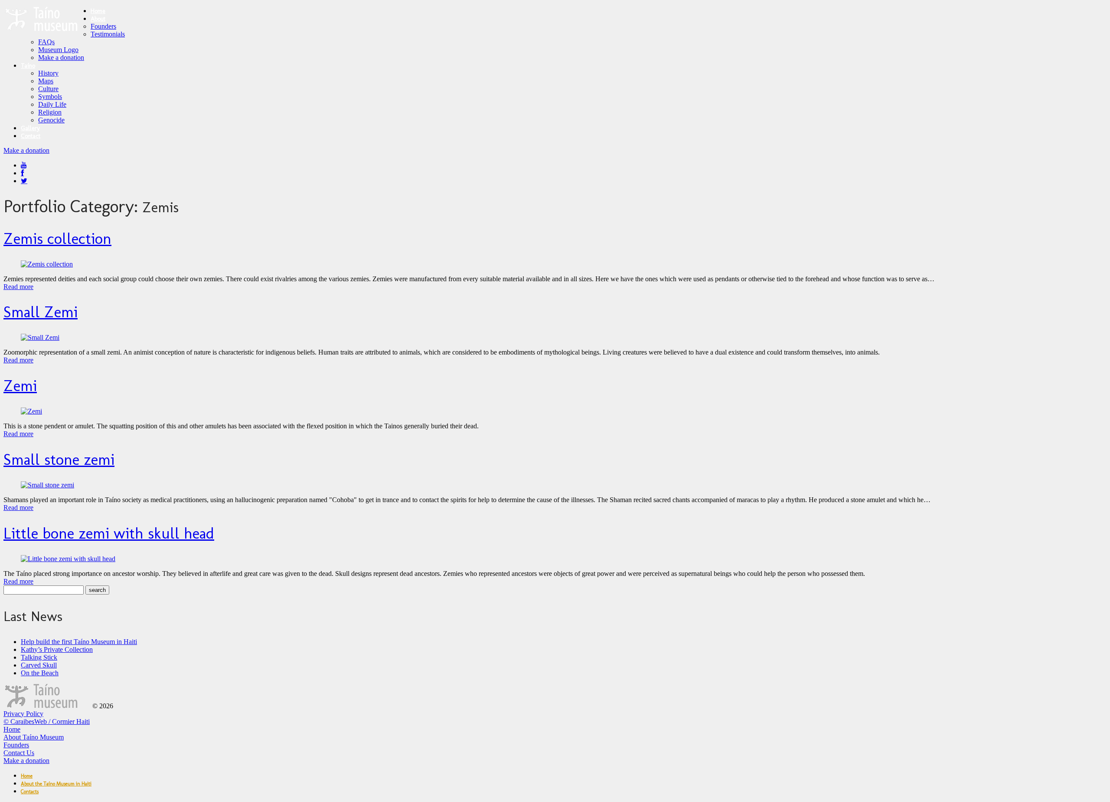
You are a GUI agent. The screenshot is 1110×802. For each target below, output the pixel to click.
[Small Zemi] (40, 337)
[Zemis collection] (47, 264)
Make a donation (61, 57)
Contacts (30, 792)
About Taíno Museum (33, 737)
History (48, 73)
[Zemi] (31, 411)
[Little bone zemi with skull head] (68, 558)
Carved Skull (39, 665)
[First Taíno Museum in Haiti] (47, 706)
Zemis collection (57, 238)
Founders (103, 26)
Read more (18, 286)
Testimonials (108, 34)
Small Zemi (40, 311)
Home (98, 11)
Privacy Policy (23, 713)
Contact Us (18, 752)
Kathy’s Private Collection (57, 649)
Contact (30, 136)
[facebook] (22, 173)
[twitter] (24, 180)
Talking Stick (39, 657)
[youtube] (24, 165)
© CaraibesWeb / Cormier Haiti (46, 721)
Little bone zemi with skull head (108, 533)
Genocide (51, 120)
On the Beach (40, 673)
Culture (48, 88)
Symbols (50, 96)
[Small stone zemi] (47, 485)
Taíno (28, 65)
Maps (45, 81)
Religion (50, 112)
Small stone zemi (58, 459)
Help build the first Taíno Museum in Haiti (79, 641)
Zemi (20, 385)
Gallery (30, 128)
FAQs (46, 42)
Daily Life (52, 104)
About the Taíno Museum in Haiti (56, 784)
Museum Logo (58, 49)
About (98, 19)
